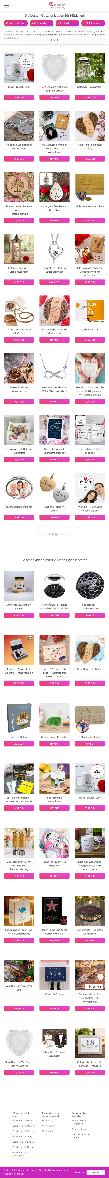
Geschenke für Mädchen (24, 1131)
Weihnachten (48, 1125)
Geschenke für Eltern (22, 1147)
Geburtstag (47, 1120)
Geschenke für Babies (23, 1141)
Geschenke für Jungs (22, 1136)
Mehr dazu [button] (19, 1174)
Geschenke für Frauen (23, 1120)
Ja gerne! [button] (96, 1172)
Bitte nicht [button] (79, 1172)
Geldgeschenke (79, 1129)
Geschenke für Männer (23, 1125)
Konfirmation (48, 1131)
